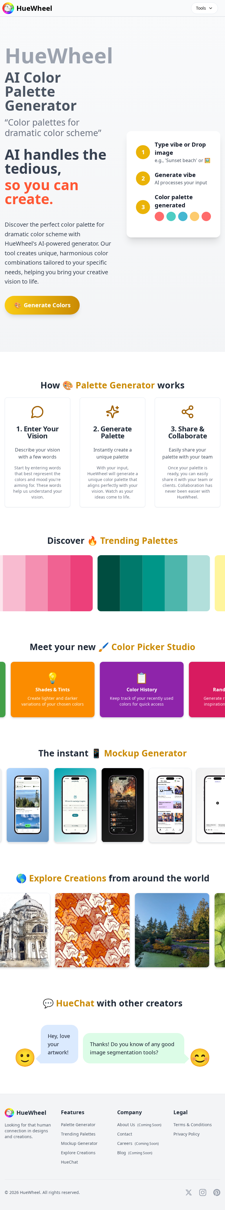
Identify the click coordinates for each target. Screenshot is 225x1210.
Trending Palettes (78, 1134)
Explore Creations (78, 1152)
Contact (124, 1134)
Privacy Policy (186, 1134)
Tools (201, 8)
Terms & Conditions (192, 1124)
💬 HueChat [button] (68, 1003)
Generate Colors (42, 305)
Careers (138, 1143)
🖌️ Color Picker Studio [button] (146, 647)
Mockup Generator (79, 1143)
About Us (139, 1124)
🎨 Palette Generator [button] (108, 385)
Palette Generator (78, 1124)
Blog (134, 1152)
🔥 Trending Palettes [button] (132, 540)
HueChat (69, 1162)
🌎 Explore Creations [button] (61, 878)
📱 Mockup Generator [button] (139, 753)
